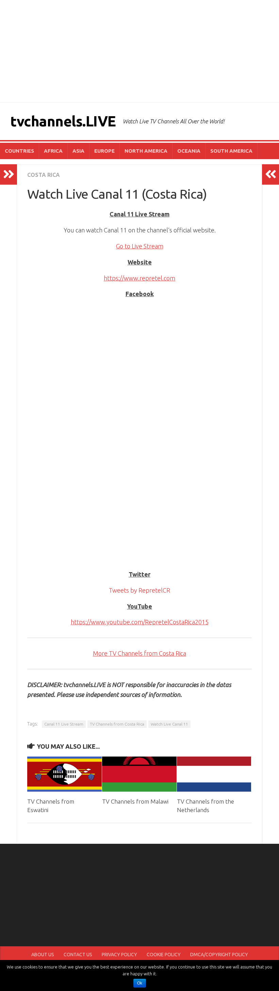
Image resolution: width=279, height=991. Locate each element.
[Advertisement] (139, 51)
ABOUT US (42, 954)
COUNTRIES (19, 151)
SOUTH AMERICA (231, 151)
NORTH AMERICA (146, 151)
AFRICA (53, 151)
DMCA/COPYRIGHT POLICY (219, 954)
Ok (139, 983)
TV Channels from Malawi (135, 801)
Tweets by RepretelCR (139, 590)
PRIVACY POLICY (119, 954)
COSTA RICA (43, 175)
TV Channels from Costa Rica (117, 724)
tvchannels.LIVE (63, 121)
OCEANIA (188, 151)
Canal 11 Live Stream (63, 724)
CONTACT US (78, 954)
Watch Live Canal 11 (169, 724)
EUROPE (104, 151)
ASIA (78, 151)
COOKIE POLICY (164, 954)
